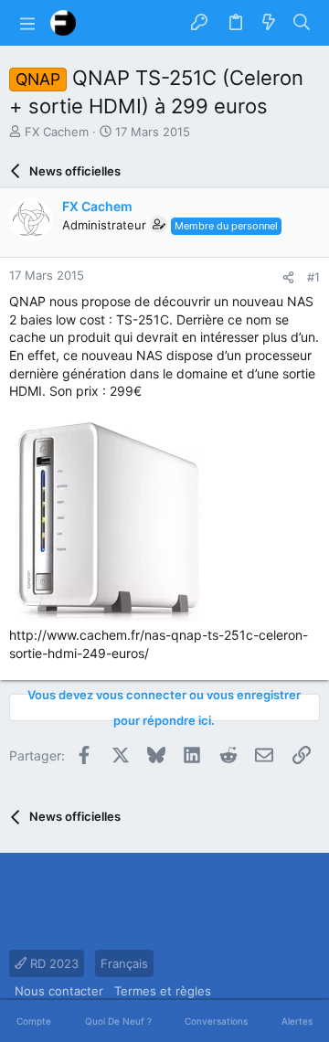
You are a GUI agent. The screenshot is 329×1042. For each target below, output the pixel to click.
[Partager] (288, 277)
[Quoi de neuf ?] (268, 23)
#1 (313, 277)
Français (124, 963)
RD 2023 (53, 963)
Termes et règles (162, 991)
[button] (27, 22)
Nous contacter (59, 991)
